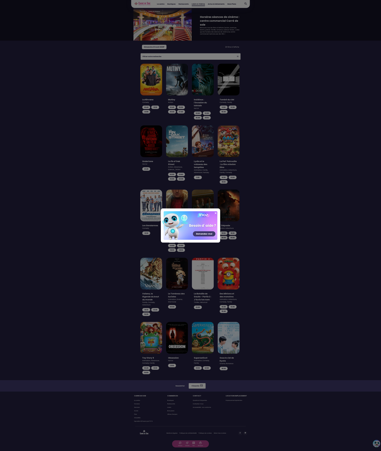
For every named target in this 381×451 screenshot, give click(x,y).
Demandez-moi (204, 233)
